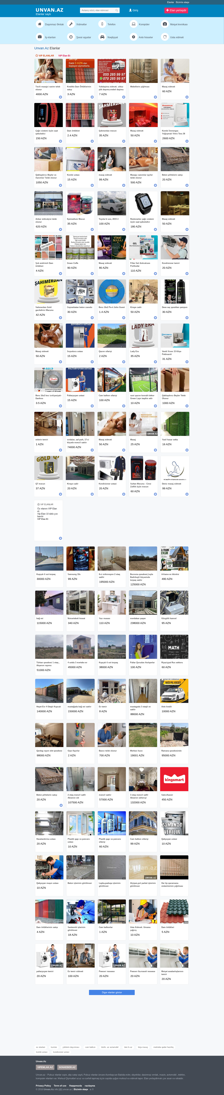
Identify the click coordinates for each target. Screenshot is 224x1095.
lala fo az (128, 1047)
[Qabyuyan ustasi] (174, 823)
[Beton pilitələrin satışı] (175, 159)
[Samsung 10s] (80, 559)
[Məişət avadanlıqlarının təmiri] (174, 956)
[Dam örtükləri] (80, 115)
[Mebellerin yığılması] (143, 71)
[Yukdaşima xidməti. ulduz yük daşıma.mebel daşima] (112, 71)
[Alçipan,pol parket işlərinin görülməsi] (143, 867)
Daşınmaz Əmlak (54, 24)
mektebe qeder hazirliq (163, 1047)
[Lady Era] (143, 336)
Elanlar (170, 2)
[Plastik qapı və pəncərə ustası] (80, 823)
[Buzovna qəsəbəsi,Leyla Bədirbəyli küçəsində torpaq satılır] (143, 559)
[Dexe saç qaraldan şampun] (175, 291)
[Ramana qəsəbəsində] (174, 735)
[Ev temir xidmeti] (80, 956)
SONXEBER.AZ (67, 1067)
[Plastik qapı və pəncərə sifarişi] (112, 823)
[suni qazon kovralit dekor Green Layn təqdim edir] (143, 380)
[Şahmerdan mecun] (112, 115)
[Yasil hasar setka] (175, 424)
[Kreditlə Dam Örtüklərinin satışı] (80, 71)
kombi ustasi (41, 1052)
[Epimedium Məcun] (80, 203)
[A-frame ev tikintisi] (174, 559)
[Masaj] (143, 424)
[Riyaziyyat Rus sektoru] (174, 647)
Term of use (60, 1085)
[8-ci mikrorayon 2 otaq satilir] (112, 559)
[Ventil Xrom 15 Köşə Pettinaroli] (175, 336)
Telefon (111, 24)
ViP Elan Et (64, 55)
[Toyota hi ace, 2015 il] (112, 203)
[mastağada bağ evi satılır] (80, 691)
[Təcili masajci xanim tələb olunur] (48, 71)
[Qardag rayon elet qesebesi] (49, 735)
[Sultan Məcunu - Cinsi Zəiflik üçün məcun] (143, 468)
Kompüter (143, 24)
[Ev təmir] (112, 691)
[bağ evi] (49, 603)
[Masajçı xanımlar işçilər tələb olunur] (143, 159)
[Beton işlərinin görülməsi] (80, 867)
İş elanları (50, 37)
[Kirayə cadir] (80, 468)
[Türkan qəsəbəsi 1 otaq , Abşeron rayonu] (49, 647)
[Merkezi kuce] (143, 735)
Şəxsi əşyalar (83, 37)
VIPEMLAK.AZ (45, 1067)
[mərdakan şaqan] (143, 603)
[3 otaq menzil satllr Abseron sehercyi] (143, 779)
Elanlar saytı (43, 14)
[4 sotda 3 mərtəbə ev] (80, 647)
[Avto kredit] (174, 691)
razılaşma (90, 1085)
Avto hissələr (145, 37)
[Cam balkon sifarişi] (112, 380)
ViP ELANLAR (46, 55)
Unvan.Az (41, 48)
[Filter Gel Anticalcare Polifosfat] (143, 247)
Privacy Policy (43, 1085)
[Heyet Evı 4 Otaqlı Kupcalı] (49, 691)
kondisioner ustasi (61, 1052)
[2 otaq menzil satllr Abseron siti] (80, 779)
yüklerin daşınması (71, 1047)
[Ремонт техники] (112, 956)
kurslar (54, 1047)
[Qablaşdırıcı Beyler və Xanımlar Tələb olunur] (48, 159)
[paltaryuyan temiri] (49, 956)
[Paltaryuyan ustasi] (80, 380)
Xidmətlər (81, 24)
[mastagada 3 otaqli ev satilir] (143, 691)
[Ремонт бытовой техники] (143, 956)
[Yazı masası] (112, 603)
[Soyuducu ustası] (80, 336)
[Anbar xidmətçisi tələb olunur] (48, 203)
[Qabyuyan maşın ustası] (49, 867)
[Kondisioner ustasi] (112, 468)
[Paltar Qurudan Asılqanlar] (143, 647)
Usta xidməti (177, 37)
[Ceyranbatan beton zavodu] (80, 291)
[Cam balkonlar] (112, 911)
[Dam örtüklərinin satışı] (49, 911)
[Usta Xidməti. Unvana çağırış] (143, 911)
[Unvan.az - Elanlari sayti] (49, 9)
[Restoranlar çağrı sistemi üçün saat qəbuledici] (143, 203)
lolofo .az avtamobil (109, 1047)
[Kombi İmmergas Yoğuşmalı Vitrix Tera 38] (175, 115)
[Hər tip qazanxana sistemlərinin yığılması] (174, 867)
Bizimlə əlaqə (182, 2)
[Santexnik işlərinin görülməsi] (80, 911)
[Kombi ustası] (80, 159)
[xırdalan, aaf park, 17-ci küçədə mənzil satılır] (80, 424)
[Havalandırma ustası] (49, 823)
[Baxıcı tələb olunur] (112, 735)
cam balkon (90, 1047)
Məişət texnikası (179, 24)
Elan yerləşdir (177, 10)
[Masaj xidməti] (175, 71)
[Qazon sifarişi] (112, 336)
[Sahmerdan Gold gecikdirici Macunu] (48, 291)
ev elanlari (40, 1047)
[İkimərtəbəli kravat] (80, 603)
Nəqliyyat (112, 37)
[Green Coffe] (80, 247)
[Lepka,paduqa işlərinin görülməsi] (112, 867)
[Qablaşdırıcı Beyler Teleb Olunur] (175, 380)
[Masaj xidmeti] (48, 336)
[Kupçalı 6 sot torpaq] (49, 559)
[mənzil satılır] (112, 779)
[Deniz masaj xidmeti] (175, 468)
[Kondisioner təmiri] (175, 247)
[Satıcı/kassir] (174, 779)
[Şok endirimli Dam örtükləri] (48, 247)
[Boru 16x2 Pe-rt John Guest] (112, 291)
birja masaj (143, 1047)
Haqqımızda (75, 1085)
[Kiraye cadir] (143, 291)
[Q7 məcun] (48, 468)
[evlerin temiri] (48, 424)
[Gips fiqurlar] (80, 735)
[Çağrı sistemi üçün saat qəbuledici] (48, 115)
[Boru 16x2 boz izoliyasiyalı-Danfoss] (48, 380)
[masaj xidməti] (112, 159)
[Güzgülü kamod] (174, 603)
